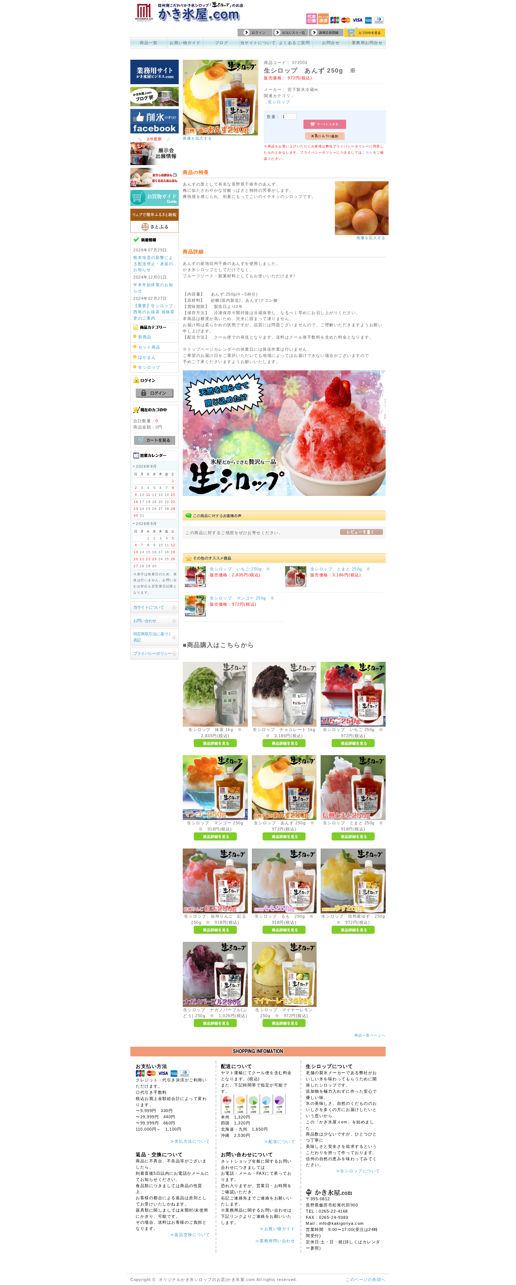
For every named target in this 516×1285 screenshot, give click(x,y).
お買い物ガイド (185, 42)
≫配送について (279, 1141)
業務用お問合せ (367, 42)
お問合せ (331, 42)
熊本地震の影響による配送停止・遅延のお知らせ (153, 263)
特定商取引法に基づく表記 (152, 636)
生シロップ (279, 102)
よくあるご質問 (294, 42)
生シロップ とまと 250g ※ (340, 569)
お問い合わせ (144, 620)
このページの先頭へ (366, 1279)
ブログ (221, 42)
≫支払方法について (190, 1141)
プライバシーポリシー (152, 653)
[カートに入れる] (324, 124)
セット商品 (149, 347)
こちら (367, 152)
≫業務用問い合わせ (275, 1240)
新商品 (145, 337)
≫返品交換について (190, 1234)
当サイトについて (258, 42)
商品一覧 (148, 42)
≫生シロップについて (358, 1171)
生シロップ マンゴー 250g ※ (242, 598)
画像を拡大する (197, 138)
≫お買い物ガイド (277, 1228)
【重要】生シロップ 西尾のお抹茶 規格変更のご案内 (154, 311)
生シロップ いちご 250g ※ (240, 569)
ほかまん (147, 357)
